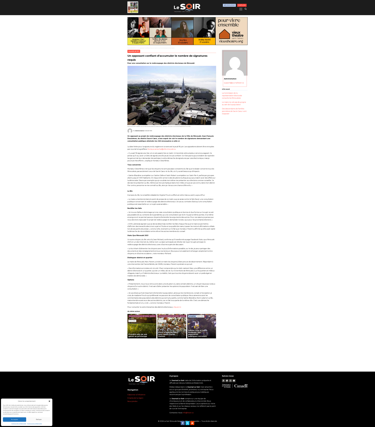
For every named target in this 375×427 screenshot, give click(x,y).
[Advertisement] (171, 353)
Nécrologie (229, 5)
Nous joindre (132, 401)
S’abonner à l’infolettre (136, 395)
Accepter (14, 419)
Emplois (242, 5)
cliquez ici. (177, 307)
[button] (49, 401)
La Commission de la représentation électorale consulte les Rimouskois (232, 95)
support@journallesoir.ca (234, 83)
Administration (139, 130)
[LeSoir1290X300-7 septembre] (187, 31)
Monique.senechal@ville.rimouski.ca (161, 149)
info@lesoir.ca (188, 413)
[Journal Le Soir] (187, 7)
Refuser (39, 419)
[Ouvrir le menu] (240, 9)
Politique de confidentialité (18, 423)
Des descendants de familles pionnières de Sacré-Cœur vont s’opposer (234, 111)
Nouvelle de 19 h (131, 48)
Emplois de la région (135, 398)
